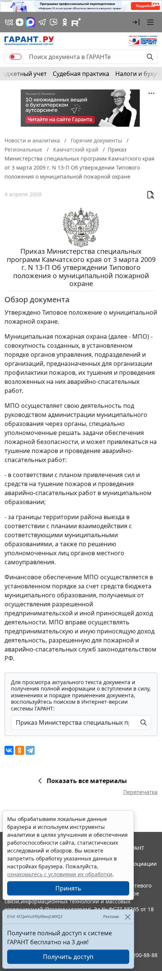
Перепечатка (140, 791)
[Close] (127, 917)
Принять (68, 888)
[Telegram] (30, 750)
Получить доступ (68, 957)
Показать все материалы (87, 781)
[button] (136, 22)
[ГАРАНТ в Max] (30, 22)
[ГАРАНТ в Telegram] (42, 22)
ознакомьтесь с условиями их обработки (59, 874)
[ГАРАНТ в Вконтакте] (9, 22)
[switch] (15, 57)
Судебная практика (81, 74)
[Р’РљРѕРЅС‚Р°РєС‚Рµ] (9, 750)
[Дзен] (19, 22)
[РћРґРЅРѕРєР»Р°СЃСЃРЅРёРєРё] (19, 750)
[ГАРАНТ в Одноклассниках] (64, 22)
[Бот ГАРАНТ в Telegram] (53, 22)
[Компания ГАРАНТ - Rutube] (76, 22)
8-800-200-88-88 (137, 955)
